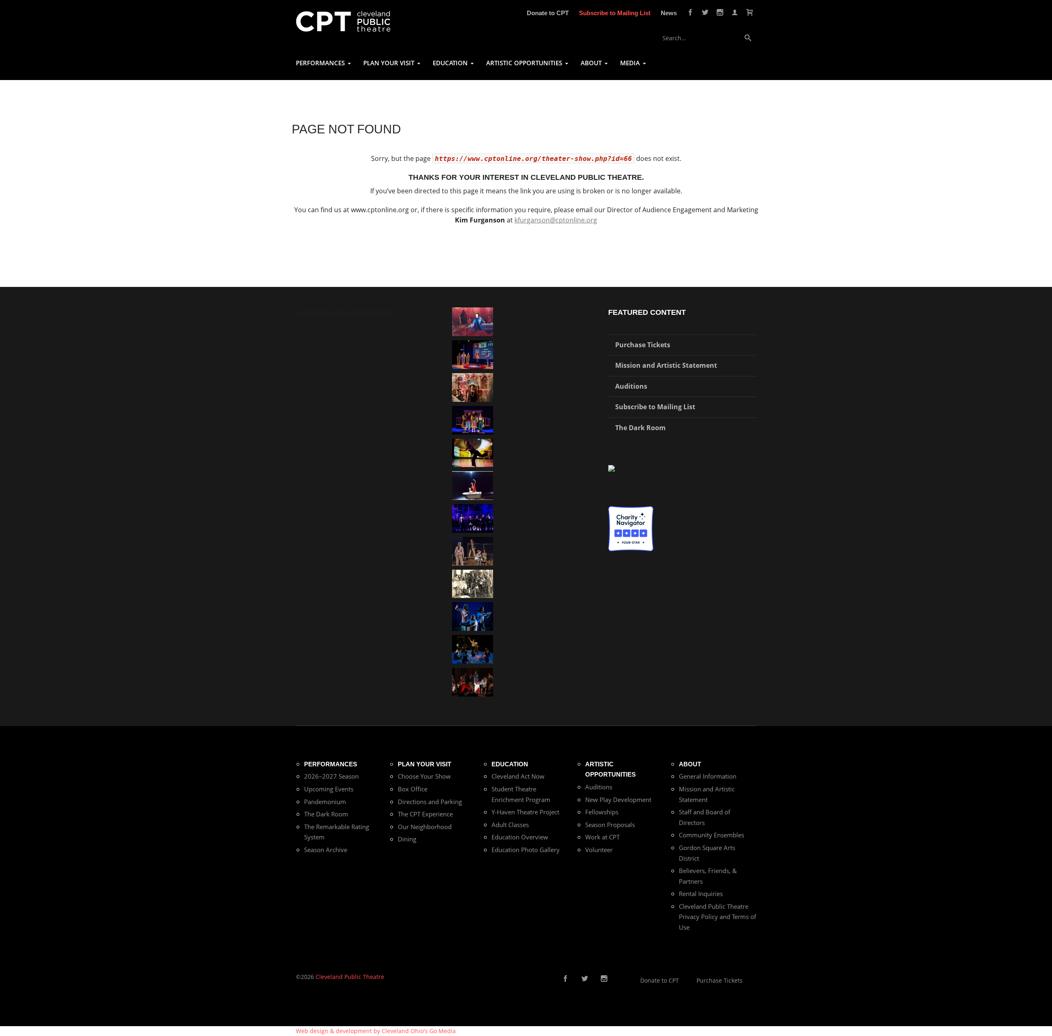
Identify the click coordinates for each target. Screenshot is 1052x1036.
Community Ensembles (711, 835)
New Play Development (618, 799)
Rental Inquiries (701, 893)
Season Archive (325, 850)
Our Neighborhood (425, 827)
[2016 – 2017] (472, 551)
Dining (407, 839)
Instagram (720, 12)
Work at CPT (602, 837)
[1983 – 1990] (472, 583)
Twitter (705, 12)
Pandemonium (325, 802)
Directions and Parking (430, 802)
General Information (707, 776)
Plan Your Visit (424, 764)
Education (509, 764)
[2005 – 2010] (472, 649)
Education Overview (519, 837)
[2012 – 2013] (472, 616)
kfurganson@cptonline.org (555, 220)
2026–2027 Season (331, 776)
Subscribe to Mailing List (615, 12)
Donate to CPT (548, 12)
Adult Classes (510, 825)
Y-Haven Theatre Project (525, 812)
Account (734, 12)
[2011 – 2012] (472, 518)
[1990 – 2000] (472, 321)
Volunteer (599, 850)
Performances (330, 764)
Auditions (631, 386)
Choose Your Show (424, 776)
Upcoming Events (328, 789)
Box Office (412, 789)
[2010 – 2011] (472, 452)
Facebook (690, 12)
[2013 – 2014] (472, 681)
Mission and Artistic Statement (666, 365)
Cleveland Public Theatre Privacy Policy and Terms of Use (717, 916)
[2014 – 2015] (472, 387)
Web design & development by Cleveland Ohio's (376, 1031)
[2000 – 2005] (472, 485)
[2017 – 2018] (472, 354)
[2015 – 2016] (472, 419)
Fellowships (601, 812)
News (669, 12)
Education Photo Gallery (525, 850)
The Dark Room (640, 427)
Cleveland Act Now (517, 776)
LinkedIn (629, 979)
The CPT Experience (425, 814)
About (690, 764)
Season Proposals (610, 825)
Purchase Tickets (642, 344)
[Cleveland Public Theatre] (343, 21)
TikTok (616, 979)
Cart (749, 12)
